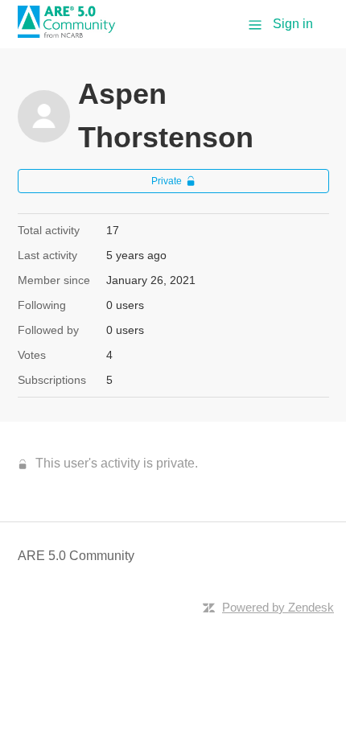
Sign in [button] (293, 24)
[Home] (72, 33)
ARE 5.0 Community (76, 555)
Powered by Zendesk (278, 607)
